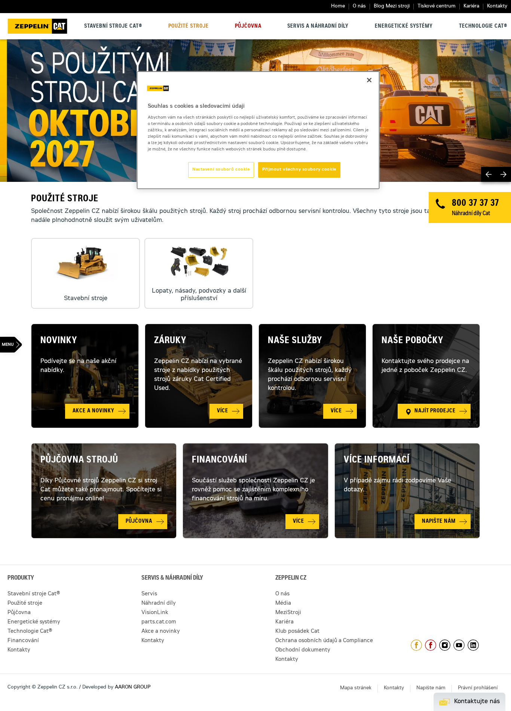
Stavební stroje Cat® (113, 26)
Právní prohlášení (478, 688)
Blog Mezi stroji (392, 6)
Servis (149, 594)
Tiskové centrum (436, 6)
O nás (359, 6)
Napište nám (431, 688)
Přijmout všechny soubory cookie (299, 170)
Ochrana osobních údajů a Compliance (324, 641)
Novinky (58, 341)
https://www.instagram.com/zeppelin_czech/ (444, 645)
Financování (219, 460)
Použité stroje (188, 26)
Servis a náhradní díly (318, 26)
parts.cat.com (158, 622)
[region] (258, 130)
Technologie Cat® (483, 26)
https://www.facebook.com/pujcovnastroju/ (430, 645)
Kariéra (471, 6)
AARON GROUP (132, 687)
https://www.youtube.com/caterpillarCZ (459, 645)
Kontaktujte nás (477, 702)
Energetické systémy (404, 26)
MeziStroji (288, 613)
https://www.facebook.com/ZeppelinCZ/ (416, 645)
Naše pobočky (412, 341)
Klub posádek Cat (297, 631)
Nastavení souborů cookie (221, 170)
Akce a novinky (160, 631)
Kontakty (497, 6)
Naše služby (295, 341)
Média (283, 603)
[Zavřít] (369, 80)
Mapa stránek (355, 688)
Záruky (170, 341)
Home (338, 6)
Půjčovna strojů (79, 460)
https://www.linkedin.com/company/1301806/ (473, 645)
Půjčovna (248, 26)
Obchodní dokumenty (302, 650)
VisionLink (154, 613)
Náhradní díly (158, 603)
